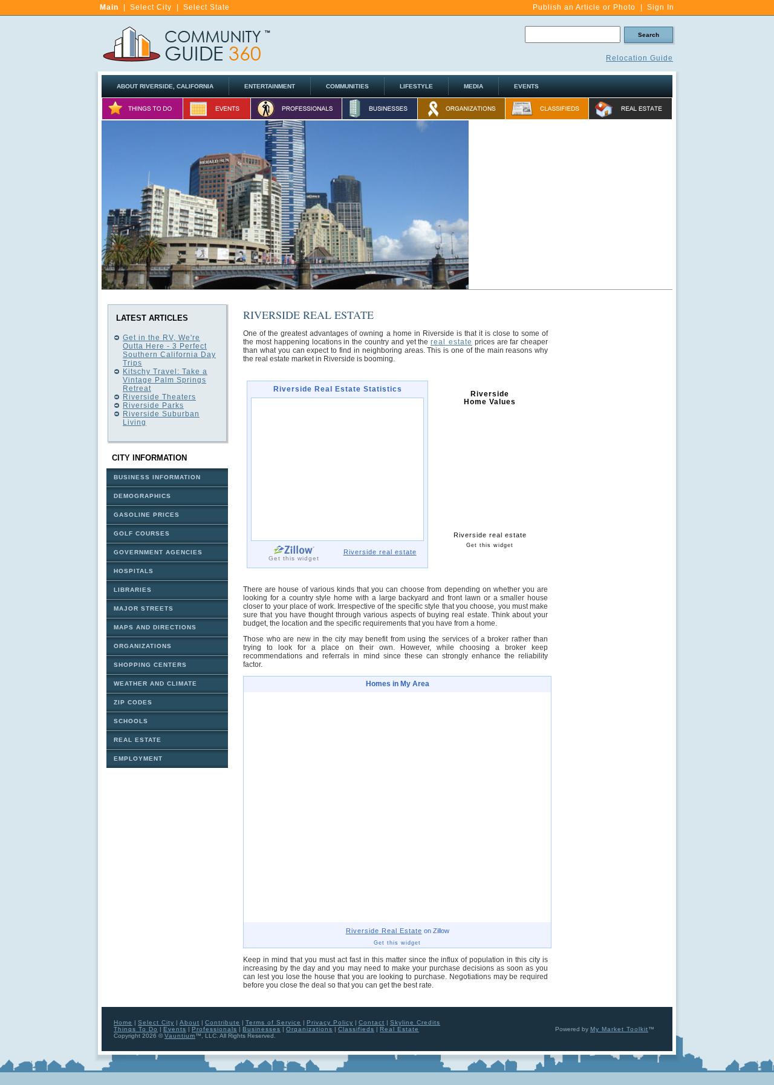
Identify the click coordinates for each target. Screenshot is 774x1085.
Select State (206, 7)
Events (174, 1029)
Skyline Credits (415, 1022)
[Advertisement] (570, 205)
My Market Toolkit (619, 1029)
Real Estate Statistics (337, 389)
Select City (151, 7)
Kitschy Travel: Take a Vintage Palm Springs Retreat (165, 380)
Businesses (261, 1029)
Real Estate (384, 930)
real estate (451, 342)
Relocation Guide (639, 58)
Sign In (660, 7)
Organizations (309, 1029)
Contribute (222, 1022)
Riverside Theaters (159, 397)
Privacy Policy (330, 1022)
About (190, 1022)
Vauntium (179, 1035)
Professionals (214, 1029)
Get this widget (293, 558)
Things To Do (136, 1029)
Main (109, 7)
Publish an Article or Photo (584, 7)
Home (123, 1022)
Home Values (490, 398)
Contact (372, 1022)
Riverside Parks (153, 405)
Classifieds (356, 1029)
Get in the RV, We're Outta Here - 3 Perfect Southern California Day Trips (169, 350)
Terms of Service (273, 1022)
